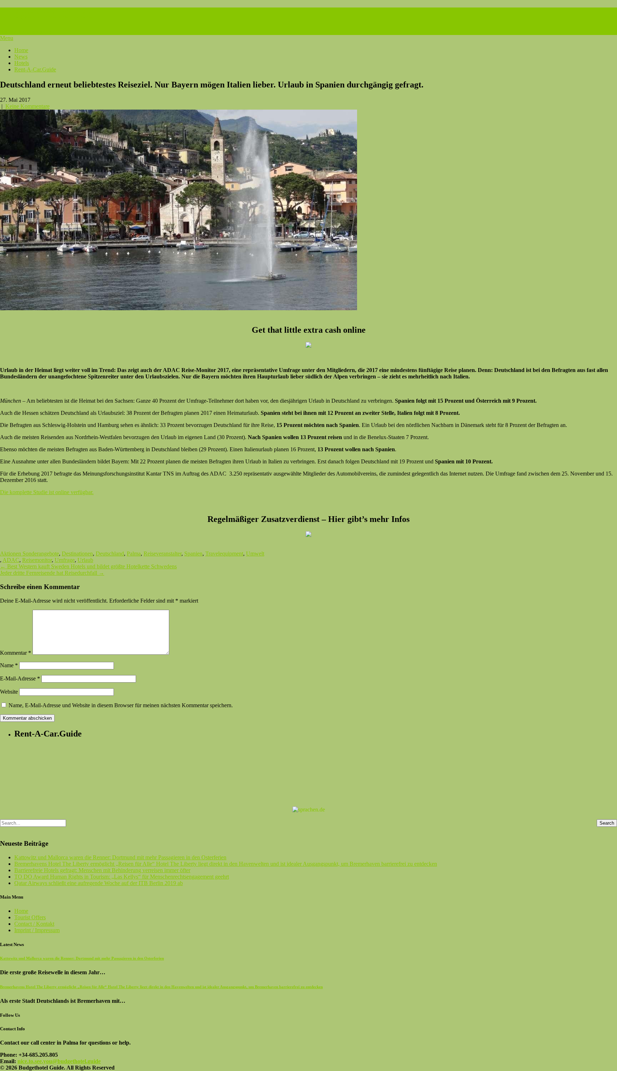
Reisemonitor (37, 560)
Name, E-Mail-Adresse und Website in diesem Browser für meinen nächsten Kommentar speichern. (121, 705)
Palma (134, 553)
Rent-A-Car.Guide (35, 69)
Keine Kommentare (27, 106)
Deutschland (110, 553)
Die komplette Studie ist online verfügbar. (47, 492)
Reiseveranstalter (162, 553)
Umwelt (255, 553)
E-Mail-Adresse (20, 678)
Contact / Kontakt (34, 924)
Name (9, 665)
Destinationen (77, 553)
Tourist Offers (30, 917)
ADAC (10, 560)
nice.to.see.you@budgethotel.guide (59, 1061)
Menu (6, 38)
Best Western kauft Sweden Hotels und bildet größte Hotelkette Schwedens (88, 566)
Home (21, 50)
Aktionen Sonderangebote (29, 553)
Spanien (193, 553)
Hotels (21, 63)
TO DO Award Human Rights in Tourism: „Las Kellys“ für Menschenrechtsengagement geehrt (121, 877)
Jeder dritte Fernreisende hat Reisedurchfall (52, 573)
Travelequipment (224, 553)
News (20, 57)
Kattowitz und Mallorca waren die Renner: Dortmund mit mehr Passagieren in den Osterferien (120, 857)
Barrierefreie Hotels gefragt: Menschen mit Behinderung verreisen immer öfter (102, 870)
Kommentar (15, 653)
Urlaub (85, 560)
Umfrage (65, 560)
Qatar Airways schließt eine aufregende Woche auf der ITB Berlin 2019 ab (98, 883)
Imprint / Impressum (37, 930)
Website (9, 692)
